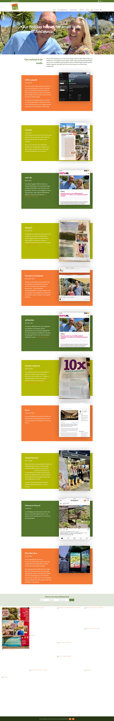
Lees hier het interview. (42, 337)
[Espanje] (15, 677)
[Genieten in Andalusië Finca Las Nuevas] (70, 607)
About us (82, 10)
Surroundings (73, 10)
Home (54, 10)
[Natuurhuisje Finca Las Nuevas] (98, 607)
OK (70, 718)
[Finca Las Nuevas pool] (15, 649)
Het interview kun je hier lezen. (38, 423)
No (73, 718)
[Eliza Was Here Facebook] (98, 628)
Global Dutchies (29, 470)
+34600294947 (15, 1)
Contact (96, 10)
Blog (92, 10)
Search (71, 600)
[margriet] (98, 670)
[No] (112, 719)
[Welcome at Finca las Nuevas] (43, 670)
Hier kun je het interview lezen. (39, 297)
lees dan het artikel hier (31, 245)
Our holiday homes (62, 10)
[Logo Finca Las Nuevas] (70, 642)
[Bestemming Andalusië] (70, 656)
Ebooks (87, 10)
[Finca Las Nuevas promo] (43, 607)
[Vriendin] (43, 635)
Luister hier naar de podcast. (33, 109)
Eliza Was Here (47, 559)
